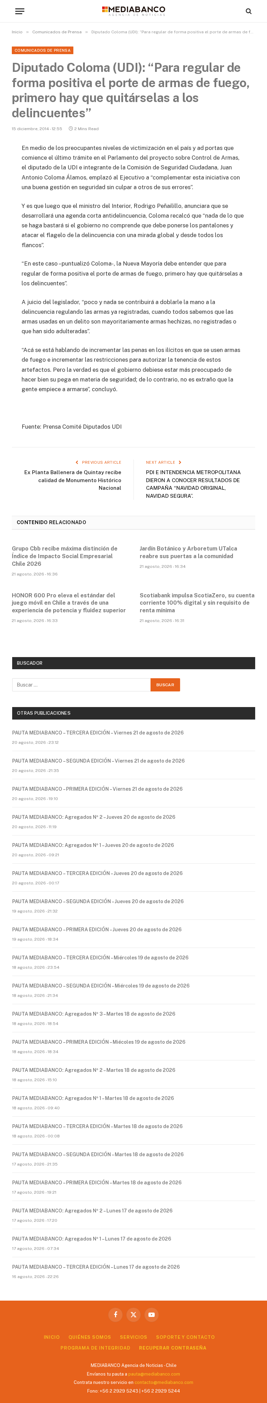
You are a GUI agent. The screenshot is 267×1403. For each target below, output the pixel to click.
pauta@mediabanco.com (154, 1374)
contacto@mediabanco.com (164, 1382)
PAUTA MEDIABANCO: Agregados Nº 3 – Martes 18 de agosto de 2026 (93, 1014)
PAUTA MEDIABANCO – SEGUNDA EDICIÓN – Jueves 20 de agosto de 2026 (98, 901)
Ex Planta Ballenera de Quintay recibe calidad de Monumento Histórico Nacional (72, 480)
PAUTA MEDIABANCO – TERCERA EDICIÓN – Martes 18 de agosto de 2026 (97, 1126)
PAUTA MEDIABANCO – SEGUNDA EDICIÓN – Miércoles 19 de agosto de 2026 (100, 986)
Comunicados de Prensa (43, 50)
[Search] (248, 11)
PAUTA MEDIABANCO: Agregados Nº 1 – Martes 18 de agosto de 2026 (93, 1098)
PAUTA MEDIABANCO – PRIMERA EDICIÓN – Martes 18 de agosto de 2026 (96, 1182)
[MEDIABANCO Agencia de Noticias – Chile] (133, 11)
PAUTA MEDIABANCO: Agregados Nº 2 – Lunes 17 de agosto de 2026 (92, 1210)
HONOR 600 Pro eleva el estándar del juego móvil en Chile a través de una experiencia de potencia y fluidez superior (69, 603)
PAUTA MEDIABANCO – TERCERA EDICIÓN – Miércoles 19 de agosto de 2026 (100, 957)
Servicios (133, 1337)
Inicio (52, 1337)
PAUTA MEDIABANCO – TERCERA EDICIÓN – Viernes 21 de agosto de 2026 (98, 733)
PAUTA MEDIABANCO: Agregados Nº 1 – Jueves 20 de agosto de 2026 (93, 845)
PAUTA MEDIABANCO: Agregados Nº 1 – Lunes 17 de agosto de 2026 (91, 1239)
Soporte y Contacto (185, 1337)
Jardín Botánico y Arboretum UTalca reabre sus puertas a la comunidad (188, 552)
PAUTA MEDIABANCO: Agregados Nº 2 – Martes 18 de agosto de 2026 (93, 1070)
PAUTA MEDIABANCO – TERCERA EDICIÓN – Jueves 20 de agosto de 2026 (97, 873)
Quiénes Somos (89, 1337)
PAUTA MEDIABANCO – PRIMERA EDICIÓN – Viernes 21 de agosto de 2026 (97, 789)
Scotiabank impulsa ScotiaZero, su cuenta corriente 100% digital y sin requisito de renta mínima (197, 603)
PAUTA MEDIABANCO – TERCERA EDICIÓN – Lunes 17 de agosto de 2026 (96, 1267)
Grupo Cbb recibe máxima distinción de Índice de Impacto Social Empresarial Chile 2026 (65, 556)
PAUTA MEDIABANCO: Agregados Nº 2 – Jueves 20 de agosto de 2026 (93, 817)
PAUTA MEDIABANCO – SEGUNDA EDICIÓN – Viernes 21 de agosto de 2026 (98, 761)
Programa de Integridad (95, 1348)
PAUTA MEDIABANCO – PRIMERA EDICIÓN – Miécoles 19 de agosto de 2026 (98, 1042)
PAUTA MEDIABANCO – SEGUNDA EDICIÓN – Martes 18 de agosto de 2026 (98, 1154)
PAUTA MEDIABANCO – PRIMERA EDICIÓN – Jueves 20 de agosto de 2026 (96, 929)
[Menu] (19, 11)
